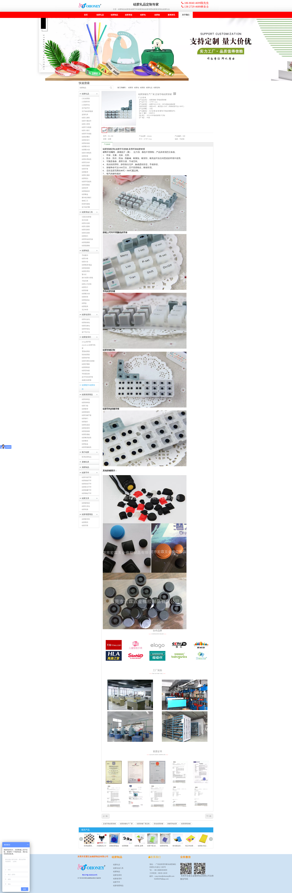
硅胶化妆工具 (118, 868)
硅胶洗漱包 (86, 326)
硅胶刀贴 (85, 406)
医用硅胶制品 (86, 457)
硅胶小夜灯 (86, 130)
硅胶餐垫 (85, 441)
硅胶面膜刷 (86, 242)
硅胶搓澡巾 (86, 140)
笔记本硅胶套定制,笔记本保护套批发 (177, 846)
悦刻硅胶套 (86, 354)
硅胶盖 (84, 303)
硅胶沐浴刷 (86, 223)
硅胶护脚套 (86, 364)
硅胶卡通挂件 (86, 121)
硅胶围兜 (85, 522)
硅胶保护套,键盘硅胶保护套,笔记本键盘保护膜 (151, 846)
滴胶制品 (85, 467)
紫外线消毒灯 (86, 197)
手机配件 (85, 255)
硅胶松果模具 (86, 159)
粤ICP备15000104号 (89, 875)
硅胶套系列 (86, 337)
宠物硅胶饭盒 (100, 846)
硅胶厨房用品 (87, 394)
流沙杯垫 (85, 309)
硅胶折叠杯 (86, 137)
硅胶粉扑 (85, 236)
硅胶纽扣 (85, 178)
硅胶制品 (114, 15)
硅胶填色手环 (86, 484)
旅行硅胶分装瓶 (87, 278)
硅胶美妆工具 (87, 212)
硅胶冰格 (85, 258)
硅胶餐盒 (85, 194)
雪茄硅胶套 (86, 351)
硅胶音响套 (86, 370)
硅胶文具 (85, 498)
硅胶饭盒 (85, 444)
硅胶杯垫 (85, 297)
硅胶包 (143, 15)
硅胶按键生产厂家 (126, 824)
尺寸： (141, 139)
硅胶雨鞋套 (86, 367)
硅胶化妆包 (86, 319)
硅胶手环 (85, 473)
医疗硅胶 (85, 452)
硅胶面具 (85, 306)
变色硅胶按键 (158, 824)
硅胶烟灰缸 (86, 300)
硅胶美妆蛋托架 (87, 239)
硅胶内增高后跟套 (88, 361)
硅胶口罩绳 (86, 124)
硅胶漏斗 (85, 422)
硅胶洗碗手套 (86, 415)
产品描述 (107, 144)
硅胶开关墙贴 (86, 134)
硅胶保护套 (86, 358)
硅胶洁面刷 (86, 226)
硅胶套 (157, 15)
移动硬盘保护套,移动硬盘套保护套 (164, 846)
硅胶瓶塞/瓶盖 (87, 265)
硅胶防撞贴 (86, 434)
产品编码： (179, 136)
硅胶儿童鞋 (86, 118)
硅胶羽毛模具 (86, 181)
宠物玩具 (85, 462)
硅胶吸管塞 (86, 519)
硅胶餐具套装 (86, 438)
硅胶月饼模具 (86, 153)
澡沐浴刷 (85, 220)
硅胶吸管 (85, 409)
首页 (86, 15)
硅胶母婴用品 (87, 514)
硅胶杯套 (85, 156)
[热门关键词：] (111, 88)
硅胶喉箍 (111, 846)
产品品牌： (143, 136)
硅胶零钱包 (86, 329)
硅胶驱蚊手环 (86, 493)
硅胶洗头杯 (86, 162)
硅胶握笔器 (86, 503)
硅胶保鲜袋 (86, 402)
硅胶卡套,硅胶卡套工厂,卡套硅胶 (139, 846)
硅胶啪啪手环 (86, 480)
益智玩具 (85, 114)
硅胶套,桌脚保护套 (126, 846)
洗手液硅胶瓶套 (87, 111)
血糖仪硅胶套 (86, 380)
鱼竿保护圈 (86, 207)
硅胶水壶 (85, 262)
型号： (105, 136)
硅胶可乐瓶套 (86, 127)
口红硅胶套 (86, 98)
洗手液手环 (86, 108)
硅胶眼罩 (85, 172)
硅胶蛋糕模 (86, 268)
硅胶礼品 (100, 15)
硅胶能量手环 (86, 490)
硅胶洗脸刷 (86, 165)
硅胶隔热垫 (86, 191)
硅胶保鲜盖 (86, 399)
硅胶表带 (85, 188)
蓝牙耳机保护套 (87, 377)
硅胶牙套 (85, 169)
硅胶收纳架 (86, 143)
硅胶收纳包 (86, 322)
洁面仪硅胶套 (86, 217)
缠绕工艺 (85, 201)
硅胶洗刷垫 (86, 229)
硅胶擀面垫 (86, 412)
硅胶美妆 (128, 15)
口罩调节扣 (86, 105)
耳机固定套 (86, 374)
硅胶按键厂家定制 (143, 824)
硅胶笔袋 (85, 509)
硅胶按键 (85, 290)
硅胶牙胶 (85, 525)
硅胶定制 (157, 87)
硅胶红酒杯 (86, 175)
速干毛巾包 (86, 332)
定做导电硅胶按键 (109, 824)
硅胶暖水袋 (86, 150)
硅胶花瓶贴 (86, 185)
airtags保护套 (86, 342)
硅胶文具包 (86, 506)
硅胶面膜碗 (86, 245)
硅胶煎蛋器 (86, 425)
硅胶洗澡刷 (86, 233)
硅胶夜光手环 (86, 487)
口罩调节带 (86, 102)
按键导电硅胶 (172, 824)
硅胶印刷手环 (86, 477)
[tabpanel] (146, 49)
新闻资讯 (171, 15)
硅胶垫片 (85, 287)
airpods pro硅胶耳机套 (88, 346)
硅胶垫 (130, 87)
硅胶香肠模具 (86, 447)
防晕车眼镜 (86, 204)
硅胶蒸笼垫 (86, 428)
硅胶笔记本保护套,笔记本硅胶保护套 (202, 846)
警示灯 (84, 274)
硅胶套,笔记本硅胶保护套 (189, 846)
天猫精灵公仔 (88, 846)
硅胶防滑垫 (86, 271)
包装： (177, 139)
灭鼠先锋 (85, 281)
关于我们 (185, 15)
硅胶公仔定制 (86, 284)
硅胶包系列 (86, 315)
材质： (105, 139)
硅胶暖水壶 (86, 146)
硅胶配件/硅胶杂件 (88, 387)
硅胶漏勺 (85, 418)
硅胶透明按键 (186, 824)
